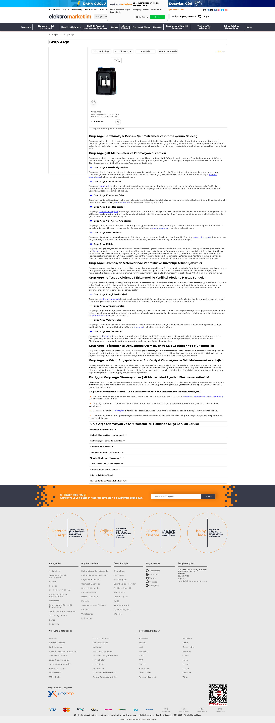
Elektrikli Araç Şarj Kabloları (94, 575)
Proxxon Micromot (147, 677)
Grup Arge (96, 112)
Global (185, 655)
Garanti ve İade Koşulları (125, 584)
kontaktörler (105, 186)
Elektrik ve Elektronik (71, 27)
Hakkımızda (54, 9)
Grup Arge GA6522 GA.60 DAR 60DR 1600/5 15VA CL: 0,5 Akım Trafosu (105, 115)
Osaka (185, 643)
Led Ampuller (55, 647)
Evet (157, 17)
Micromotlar (98, 668)
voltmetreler (137, 327)
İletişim (65, 9)
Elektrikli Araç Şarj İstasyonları (95, 571)
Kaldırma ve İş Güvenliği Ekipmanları (177, 27)
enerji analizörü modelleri (111, 299)
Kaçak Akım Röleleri (90, 579)
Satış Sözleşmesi (121, 605)
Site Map (118, 614)
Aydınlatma (26, 27)
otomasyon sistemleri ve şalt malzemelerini (203, 396)
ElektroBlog (77, 9)
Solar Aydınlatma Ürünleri (93, 605)
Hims (141, 655)
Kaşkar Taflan (145, 673)
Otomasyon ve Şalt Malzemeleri (46, 27)
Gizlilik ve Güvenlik (122, 588)
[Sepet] (199, 16)
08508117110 (183, 576)
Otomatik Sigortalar (90, 584)
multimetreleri (106, 336)
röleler (95, 251)
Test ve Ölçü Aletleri (142, 27)
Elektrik (52, 581)
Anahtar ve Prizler (57, 668)
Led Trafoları (98, 664)
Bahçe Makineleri (89, 597)
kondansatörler (123, 202)
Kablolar (114, 27)
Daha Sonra (142, 17)
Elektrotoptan (91, 9)
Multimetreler (55, 673)
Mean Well (187, 638)
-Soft (121, 719)
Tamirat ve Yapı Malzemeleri (204, 27)
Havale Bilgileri (121, 597)
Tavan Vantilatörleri (58, 655)
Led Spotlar (86, 618)
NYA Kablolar (99, 660)
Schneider (144, 638)
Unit (141, 647)
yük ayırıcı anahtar (160, 228)
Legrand (186, 664)
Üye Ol (192, 16)
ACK (141, 660)
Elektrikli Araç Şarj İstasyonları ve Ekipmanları (96, 27)
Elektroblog (119, 571)
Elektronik (54, 624)
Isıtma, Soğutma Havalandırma (231, 27)
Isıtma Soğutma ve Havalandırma (58, 595)
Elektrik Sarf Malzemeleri (104, 673)
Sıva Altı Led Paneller (59, 660)
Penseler (85, 601)
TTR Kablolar (55, 677)
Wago (185, 677)
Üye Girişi (179, 16)
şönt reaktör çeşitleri (108, 211)
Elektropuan (119, 575)
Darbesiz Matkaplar (90, 588)
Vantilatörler (87, 614)
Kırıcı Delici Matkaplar (103, 651)
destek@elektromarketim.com (192, 581)
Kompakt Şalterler (101, 638)
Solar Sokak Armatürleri (60, 664)
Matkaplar (157, 27)
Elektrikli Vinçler (57, 643)
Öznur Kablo (188, 647)
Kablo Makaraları (89, 592)
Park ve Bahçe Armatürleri (105, 677)
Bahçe (249, 27)
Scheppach (144, 668)
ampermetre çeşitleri (99, 315)
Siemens (186, 651)
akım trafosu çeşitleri (203, 237)
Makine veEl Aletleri (125, 27)
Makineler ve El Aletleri (60, 590)
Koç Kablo (143, 651)
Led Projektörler (100, 643)
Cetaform (186, 673)
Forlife (185, 660)
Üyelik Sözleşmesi (122, 609)
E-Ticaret (128, 719)
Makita (142, 643)
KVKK (116, 601)
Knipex (185, 668)
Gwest (142, 664)
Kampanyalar (105, 9)
